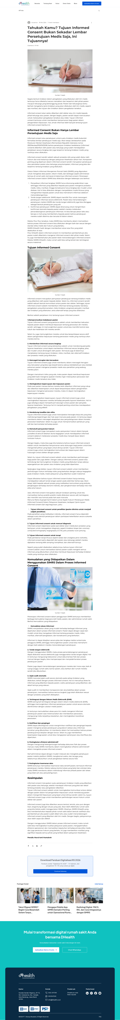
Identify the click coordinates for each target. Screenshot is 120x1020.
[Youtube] (99, 993)
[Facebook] (95, 993)
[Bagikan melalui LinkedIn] (37, 846)
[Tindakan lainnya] (91, 22)
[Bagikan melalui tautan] (41, 846)
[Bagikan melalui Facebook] (28, 846)
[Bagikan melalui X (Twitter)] (32, 846)
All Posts (21, 10)
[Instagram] (91, 993)
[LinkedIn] (87, 993)
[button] (99, 10)
